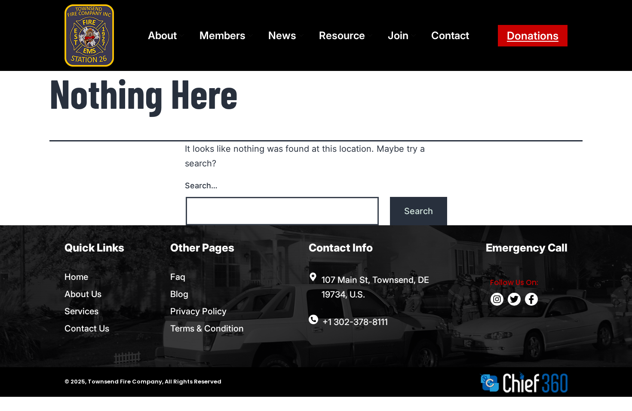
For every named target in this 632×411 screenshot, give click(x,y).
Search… (201, 185)
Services (81, 311)
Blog (179, 294)
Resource (342, 35)
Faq (177, 277)
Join (398, 35)
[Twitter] (514, 299)
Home (76, 277)
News (282, 35)
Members (222, 35)
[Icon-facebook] (531, 299)
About (162, 35)
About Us (82, 294)
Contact (450, 35)
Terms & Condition (207, 328)
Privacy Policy (198, 311)
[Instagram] (497, 299)
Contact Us (86, 328)
